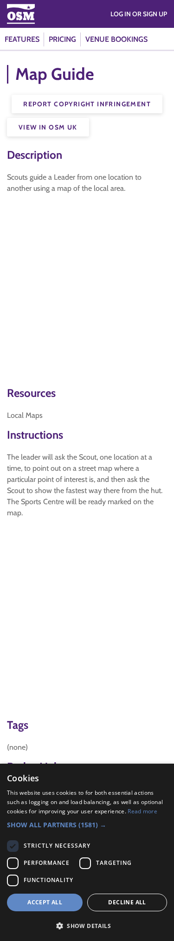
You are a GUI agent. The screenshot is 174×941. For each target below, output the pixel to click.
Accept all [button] (44, 902)
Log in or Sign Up (138, 14)
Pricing (62, 39)
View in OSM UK (48, 127)
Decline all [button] (127, 902)
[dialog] (87, 852)
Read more (142, 811)
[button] (87, 825)
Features (22, 39)
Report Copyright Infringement (87, 104)
